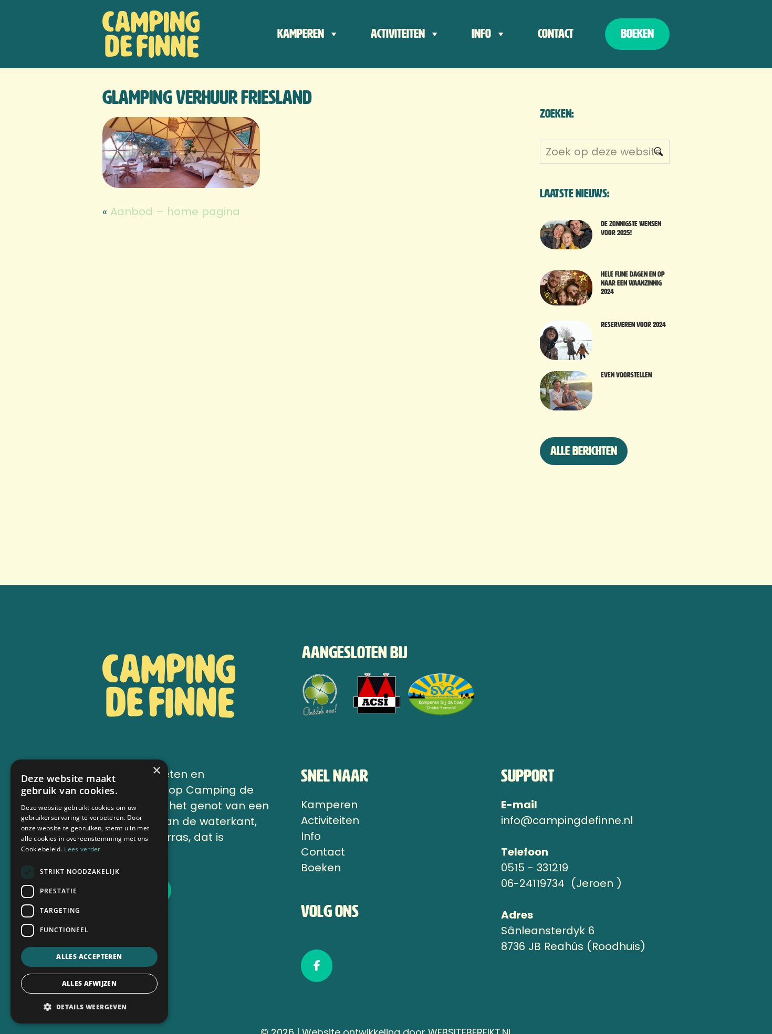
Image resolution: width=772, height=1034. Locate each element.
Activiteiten (398, 33)
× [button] (156, 771)
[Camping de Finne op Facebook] (316, 965)
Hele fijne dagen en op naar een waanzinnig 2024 (633, 283)
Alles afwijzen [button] (89, 983)
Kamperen (300, 33)
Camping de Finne (151, 34)
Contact (555, 33)
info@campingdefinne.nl (567, 820)
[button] (89, 1006)
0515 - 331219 (534, 867)
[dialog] (89, 891)
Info (481, 33)
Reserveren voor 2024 (633, 325)
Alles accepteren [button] (89, 956)
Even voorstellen (626, 375)
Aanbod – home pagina (175, 211)
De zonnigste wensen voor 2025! (631, 228)
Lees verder (82, 849)
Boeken (637, 33)
